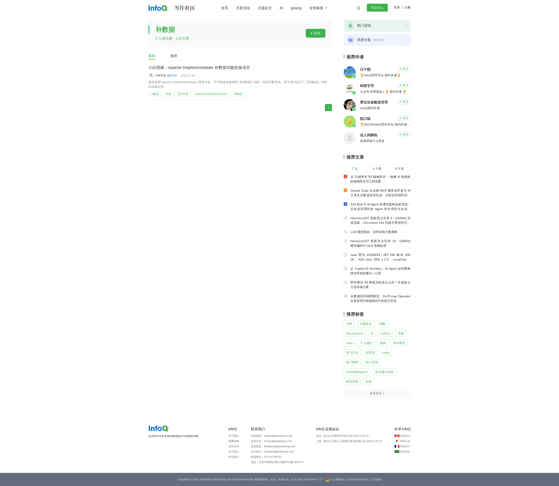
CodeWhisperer (357, 372)
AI (281, 8)
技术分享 (183, 94)
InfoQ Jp (405, 441)
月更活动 (243, 8)
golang (296, 8)
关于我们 (233, 435)
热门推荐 (352, 362)
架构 (383, 343)
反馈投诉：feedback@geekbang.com (273, 446)
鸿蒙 (382, 323)
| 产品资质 (375, 479)
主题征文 (265, 8)
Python (385, 333)
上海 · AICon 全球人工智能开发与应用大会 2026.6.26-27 (349, 441)
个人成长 (366, 343)
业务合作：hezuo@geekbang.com (271, 441)
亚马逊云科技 (384, 372)
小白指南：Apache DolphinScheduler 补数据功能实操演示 (199, 67)
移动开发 (352, 381)
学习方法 (352, 352)
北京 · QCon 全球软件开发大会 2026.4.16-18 (342, 435)
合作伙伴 (233, 446)
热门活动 (372, 362)
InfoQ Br (405, 451)
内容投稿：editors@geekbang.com (271, 435)
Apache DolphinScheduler (211, 94)
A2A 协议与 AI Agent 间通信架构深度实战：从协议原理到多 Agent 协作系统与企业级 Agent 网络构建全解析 (380, 209)
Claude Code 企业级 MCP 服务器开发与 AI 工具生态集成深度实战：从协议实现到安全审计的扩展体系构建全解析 (380, 195)
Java (349, 343)
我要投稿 (233, 441)
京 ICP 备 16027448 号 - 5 (306, 479)
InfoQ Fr (405, 446)
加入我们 (233, 451)
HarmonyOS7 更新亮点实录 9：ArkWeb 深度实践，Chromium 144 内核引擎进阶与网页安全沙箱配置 (380, 222)
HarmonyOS (354, 333)
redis (385, 352)
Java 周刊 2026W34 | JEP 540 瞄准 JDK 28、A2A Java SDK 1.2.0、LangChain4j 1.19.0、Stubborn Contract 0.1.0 (380, 259)
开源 (168, 94)
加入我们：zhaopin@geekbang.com (272, 451)
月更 (349, 323)
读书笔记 (399, 343)
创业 (369, 381)
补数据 (238, 94)
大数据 (155, 94)
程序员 (370, 352)
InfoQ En (405, 435)
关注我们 (233, 456)
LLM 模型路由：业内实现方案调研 (373, 232)
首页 (224, 8)
